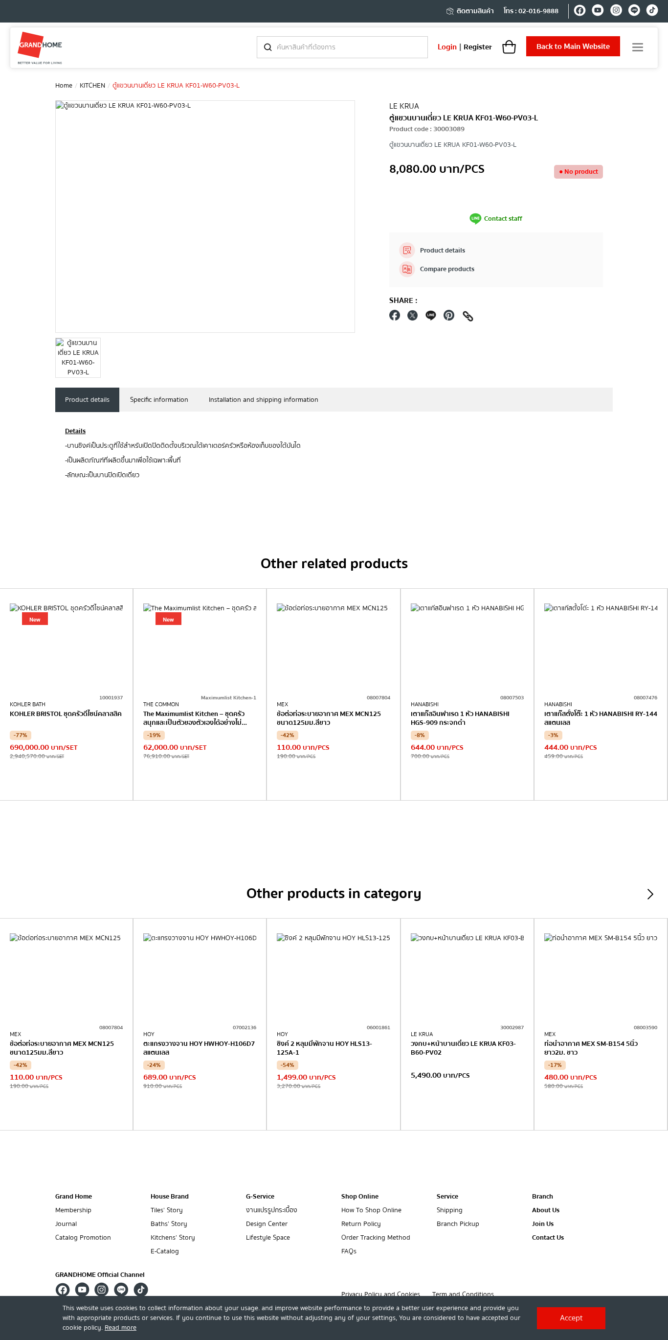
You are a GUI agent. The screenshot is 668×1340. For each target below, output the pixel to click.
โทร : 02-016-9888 (531, 11)
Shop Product (66, 780)
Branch (542, 1197)
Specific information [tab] (159, 399)
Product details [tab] (87, 399)
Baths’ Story (169, 1224)
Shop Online (360, 1196)
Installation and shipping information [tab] (263, 399)
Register (478, 47)
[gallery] (78, 358)
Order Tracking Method (375, 1238)
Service (447, 1196)
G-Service (260, 1196)
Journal (66, 1224)
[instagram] (616, 12)
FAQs (348, 1252)
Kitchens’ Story (173, 1238)
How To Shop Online (371, 1210)
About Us (545, 1210)
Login (447, 47)
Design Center (267, 1224)
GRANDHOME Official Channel (100, 1275)
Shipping (450, 1210)
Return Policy (361, 1224)
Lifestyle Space (268, 1238)
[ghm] (40, 47)
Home (63, 85)
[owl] (650, 894)
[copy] (468, 318)
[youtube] (598, 12)
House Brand (170, 1196)
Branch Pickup (458, 1224)
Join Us (543, 1224)
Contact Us (548, 1238)
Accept (571, 1318)
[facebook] (580, 12)
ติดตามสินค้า (475, 11)
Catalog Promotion (83, 1238)
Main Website (573, 46)
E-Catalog (165, 1252)
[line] (634, 12)
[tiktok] (652, 12)
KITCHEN (92, 85)
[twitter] (412, 318)
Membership (73, 1210)
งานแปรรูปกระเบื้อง (271, 1210)
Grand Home (73, 1196)
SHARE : (403, 300)
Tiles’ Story (167, 1210)
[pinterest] (449, 318)
